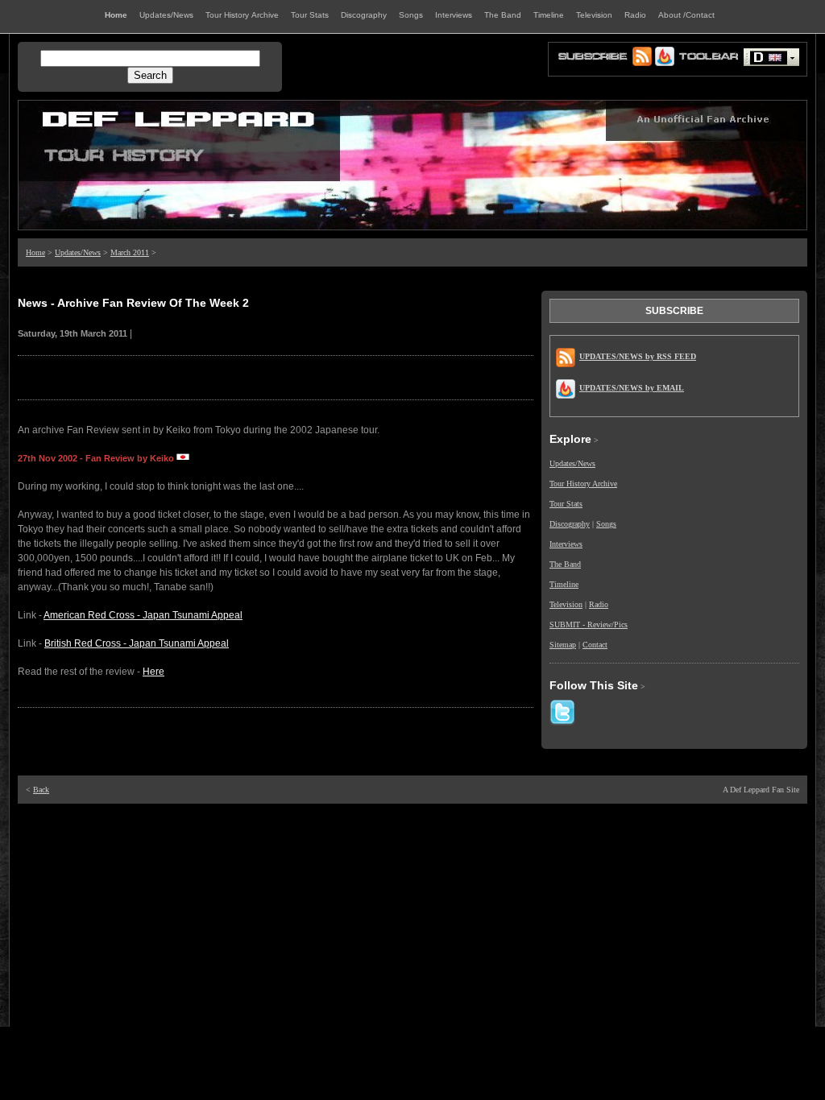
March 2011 (129, 252)
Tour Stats (565, 503)
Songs (606, 523)
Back (41, 789)
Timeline (563, 584)
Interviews (565, 544)
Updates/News (78, 252)
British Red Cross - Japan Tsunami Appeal (136, 643)
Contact (594, 644)
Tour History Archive (583, 483)
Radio (598, 604)
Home (35, 252)
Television (565, 604)
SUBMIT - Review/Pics (588, 624)
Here (153, 671)
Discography (569, 523)
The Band (565, 564)
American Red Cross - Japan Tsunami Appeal (143, 615)
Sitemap (562, 644)
